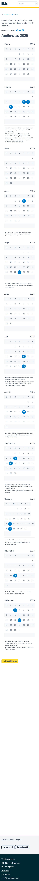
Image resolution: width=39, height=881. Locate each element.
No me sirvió (8, 847)
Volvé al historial (10, 661)
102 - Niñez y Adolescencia (10, 863)
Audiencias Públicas (11, 14)
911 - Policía (5, 874)
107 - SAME (5, 870)
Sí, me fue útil (22, 847)
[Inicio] (5, 3)
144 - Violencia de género (10, 878)
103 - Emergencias (7, 867)
